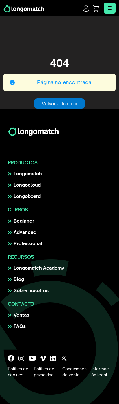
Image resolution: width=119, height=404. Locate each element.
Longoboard (27, 196)
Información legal (100, 371)
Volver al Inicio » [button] (59, 103)
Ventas (21, 315)
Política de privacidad (44, 371)
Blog (19, 279)
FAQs (20, 326)
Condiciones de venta (74, 371)
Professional (28, 243)
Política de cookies (18, 371)
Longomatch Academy (39, 268)
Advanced (25, 232)
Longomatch (28, 173)
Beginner (24, 221)
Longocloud (27, 185)
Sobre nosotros (31, 290)
